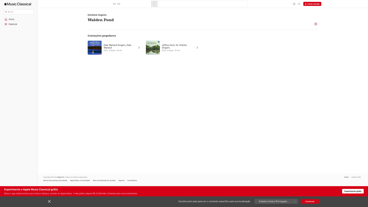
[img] (17, 4)
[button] (19, 19)
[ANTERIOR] (114, 4)
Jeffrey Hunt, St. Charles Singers (174, 46)
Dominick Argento (97, 15)
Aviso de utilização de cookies (104, 180)
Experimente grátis (352, 191)
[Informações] (294, 4)
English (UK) (356, 177)
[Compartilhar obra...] (316, 24)
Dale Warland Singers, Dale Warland (117, 46)
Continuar (309, 201)
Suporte (121, 180)
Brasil (346, 177)
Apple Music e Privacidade (80, 180)
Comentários (132, 180)
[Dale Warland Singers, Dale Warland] (115, 47)
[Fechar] (49, 201)
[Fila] (299, 4)
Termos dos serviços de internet (55, 180)
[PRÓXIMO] (119, 4)
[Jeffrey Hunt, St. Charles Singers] (173, 47)
